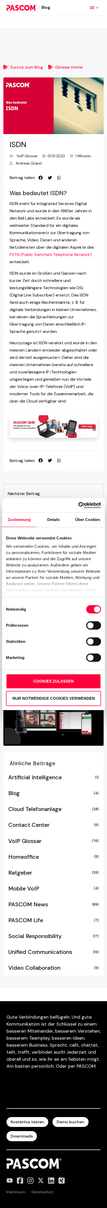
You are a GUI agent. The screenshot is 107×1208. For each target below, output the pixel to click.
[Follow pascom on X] (41, 1180)
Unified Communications (53, 952)
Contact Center (53, 825)
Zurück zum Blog (26, 67)
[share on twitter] (50, 178)
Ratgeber (53, 872)
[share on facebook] (40, 178)
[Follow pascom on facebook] (20, 1180)
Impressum (15, 1192)
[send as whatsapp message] (59, 178)
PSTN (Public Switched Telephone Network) (51, 254)
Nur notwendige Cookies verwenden (53, 698)
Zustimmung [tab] (19, 519)
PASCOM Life (53, 920)
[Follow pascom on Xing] (61, 1180)
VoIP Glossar (27, 156)
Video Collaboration (53, 968)
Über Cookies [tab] (87, 519)
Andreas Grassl (29, 163)
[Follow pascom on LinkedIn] (51, 1180)
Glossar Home (69, 67)
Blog (53, 793)
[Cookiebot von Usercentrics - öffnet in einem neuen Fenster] (78, 505)
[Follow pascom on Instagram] (30, 1180)
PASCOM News (53, 904)
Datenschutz (43, 1192)
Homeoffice (53, 857)
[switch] (93, 625)
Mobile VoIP (53, 888)
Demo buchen (70, 1122)
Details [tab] (53, 519)
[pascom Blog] (21, 8)
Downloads (22, 1136)
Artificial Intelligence (53, 777)
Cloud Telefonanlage (53, 809)
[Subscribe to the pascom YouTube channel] (9, 1180)
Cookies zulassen (54, 681)
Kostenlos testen (27, 1122)
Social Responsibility (53, 936)
